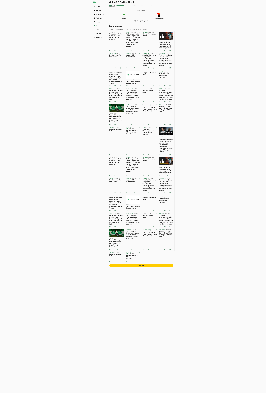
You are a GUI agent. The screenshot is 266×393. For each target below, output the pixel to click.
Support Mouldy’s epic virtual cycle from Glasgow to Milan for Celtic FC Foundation (115, 118)
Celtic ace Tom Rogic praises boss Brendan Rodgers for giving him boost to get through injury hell (116, 95)
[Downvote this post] (115, 50)
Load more (141, 265)
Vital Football (128, 53)
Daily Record (128, 32)
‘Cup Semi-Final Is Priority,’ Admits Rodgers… (132, 132)
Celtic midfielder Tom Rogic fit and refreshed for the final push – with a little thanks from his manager (133, 95)
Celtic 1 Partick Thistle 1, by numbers (164, 75)
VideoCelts (144, 71)
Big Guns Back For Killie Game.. (115, 56)
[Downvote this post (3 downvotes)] (115, 124)
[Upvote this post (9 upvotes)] (126, 85)
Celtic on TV (161, 40)
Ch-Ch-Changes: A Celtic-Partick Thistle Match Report (149, 109)
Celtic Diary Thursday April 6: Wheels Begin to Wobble (148, 131)
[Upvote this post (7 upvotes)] (110, 124)
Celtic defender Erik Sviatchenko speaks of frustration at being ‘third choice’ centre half (132, 110)
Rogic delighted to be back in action (115, 130)
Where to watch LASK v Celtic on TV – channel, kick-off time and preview (165, 45)
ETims (143, 127)
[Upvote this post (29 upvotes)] (159, 154)
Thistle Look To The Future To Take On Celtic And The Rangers (115, 36)
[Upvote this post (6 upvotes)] (159, 50)
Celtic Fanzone (112, 53)
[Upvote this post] (110, 50)
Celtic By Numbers (161, 72)
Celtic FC (111, 127)
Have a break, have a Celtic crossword (133, 82)
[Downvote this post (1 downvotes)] (131, 85)
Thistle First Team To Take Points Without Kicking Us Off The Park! (166, 109)
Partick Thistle (120, 5)
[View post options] (123, 32)
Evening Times (145, 53)
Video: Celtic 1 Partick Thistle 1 (131, 56)
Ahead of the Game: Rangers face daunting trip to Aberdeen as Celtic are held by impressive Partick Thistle (149, 60)
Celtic (110, 5)
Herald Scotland (162, 53)
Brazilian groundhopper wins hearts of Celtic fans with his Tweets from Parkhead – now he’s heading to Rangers (166, 95)
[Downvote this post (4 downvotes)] (165, 154)
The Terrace (145, 32)
